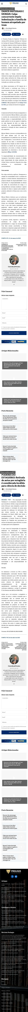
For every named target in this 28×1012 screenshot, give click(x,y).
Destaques (4, 984)
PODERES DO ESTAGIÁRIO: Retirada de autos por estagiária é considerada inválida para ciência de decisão (7, 247)
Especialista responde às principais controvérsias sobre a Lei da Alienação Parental (12, 918)
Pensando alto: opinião (7, 1003)
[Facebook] (12, 876)
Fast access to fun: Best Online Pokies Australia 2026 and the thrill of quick (13, 383)
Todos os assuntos (6, 1009)
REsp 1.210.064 (12, 152)
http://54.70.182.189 (14, 268)
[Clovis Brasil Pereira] (3, 28)
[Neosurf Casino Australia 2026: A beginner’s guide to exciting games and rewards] (21, 447)
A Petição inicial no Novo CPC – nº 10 (21, 245)
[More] (22, 34)
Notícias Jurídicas (9, 8)
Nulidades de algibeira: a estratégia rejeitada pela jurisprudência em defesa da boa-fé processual (12, 927)
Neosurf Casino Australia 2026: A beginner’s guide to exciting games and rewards (10, 448)
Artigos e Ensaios (5, 987)
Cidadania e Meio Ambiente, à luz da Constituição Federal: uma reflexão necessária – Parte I (12, 949)
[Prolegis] (14, 3)
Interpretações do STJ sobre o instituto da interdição (13, 915)
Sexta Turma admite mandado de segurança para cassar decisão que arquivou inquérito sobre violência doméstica (13, 923)
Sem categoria (7, 360)
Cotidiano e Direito (5, 993)
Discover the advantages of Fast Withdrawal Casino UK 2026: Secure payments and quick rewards (13, 365)
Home (2, 8)
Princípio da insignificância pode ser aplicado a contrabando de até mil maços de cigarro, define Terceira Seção (12, 901)
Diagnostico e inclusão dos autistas (9, 952)
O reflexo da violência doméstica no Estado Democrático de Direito (11, 946)
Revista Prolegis (5, 999)
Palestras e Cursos (6, 996)
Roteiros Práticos (5, 1006)
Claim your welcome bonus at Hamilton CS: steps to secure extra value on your (12, 401)
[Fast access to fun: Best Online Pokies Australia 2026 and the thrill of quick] (14, 378)
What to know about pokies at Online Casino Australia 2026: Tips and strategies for (9, 459)
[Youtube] (15, 876)
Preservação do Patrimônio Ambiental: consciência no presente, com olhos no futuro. (13, 942)
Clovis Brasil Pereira (11, 28)
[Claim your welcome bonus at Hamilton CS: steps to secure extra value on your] (14, 396)
